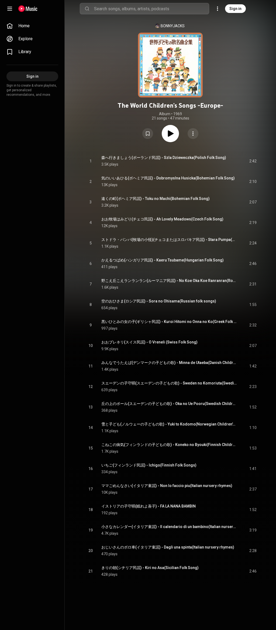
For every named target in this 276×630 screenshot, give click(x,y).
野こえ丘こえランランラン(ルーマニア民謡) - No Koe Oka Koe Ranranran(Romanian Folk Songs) (169, 280)
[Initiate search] (87, 8)
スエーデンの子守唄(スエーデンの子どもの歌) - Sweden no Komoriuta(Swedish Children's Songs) (169, 383)
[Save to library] (147, 133)
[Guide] (9, 8)
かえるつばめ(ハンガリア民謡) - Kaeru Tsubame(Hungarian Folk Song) (162, 260)
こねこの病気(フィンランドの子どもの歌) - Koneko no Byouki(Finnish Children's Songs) (169, 444)
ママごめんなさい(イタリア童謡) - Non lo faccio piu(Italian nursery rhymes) (166, 485)
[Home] (27, 8)
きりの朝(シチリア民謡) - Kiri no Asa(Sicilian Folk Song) (150, 568)
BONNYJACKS (173, 26)
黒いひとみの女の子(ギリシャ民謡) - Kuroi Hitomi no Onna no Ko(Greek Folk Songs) (169, 321)
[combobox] (151, 8)
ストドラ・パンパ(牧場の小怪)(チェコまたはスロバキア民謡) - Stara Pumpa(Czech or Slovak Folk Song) (169, 239)
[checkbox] (253, 161)
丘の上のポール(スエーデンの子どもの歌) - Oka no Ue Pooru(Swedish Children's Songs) (169, 403)
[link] (32, 25)
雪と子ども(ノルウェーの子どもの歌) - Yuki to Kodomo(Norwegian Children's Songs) (169, 424)
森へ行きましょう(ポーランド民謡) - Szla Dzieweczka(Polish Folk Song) (163, 157)
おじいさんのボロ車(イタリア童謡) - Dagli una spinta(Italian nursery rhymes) (167, 547)
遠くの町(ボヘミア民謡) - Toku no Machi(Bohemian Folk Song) (155, 198)
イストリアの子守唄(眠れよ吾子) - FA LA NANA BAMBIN (148, 506)
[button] (147, 133)
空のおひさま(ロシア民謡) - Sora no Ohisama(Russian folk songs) (158, 301)
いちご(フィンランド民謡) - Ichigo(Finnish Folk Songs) (148, 465)
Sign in (235, 8)
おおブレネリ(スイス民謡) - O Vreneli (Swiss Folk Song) (149, 342)
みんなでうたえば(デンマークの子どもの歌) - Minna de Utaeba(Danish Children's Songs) (169, 362)
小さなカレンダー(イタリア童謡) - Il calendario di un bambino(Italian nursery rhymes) (169, 527)
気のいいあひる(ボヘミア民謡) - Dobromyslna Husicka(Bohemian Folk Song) (168, 178)
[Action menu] (193, 133)
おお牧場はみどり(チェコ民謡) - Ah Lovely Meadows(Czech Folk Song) (162, 219)
